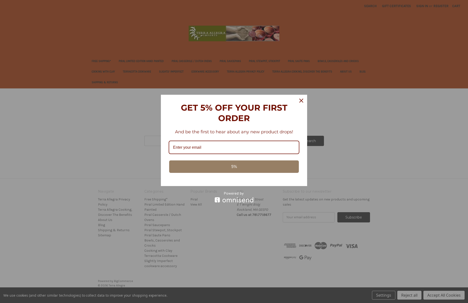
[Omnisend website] (234, 197)
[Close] (301, 100)
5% (234, 167)
